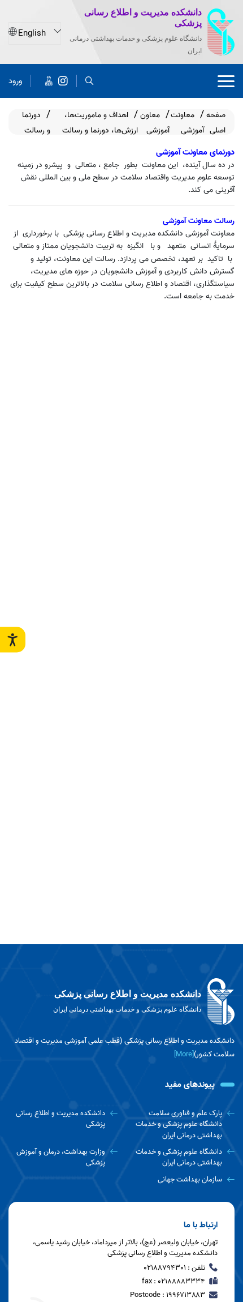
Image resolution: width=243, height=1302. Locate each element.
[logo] (121, 1002)
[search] (89, 81)
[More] (184, 1054)
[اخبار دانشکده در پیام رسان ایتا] (49, 81)
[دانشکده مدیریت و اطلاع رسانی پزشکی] (63, 81)
